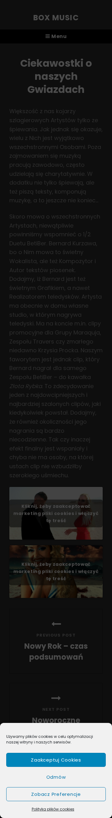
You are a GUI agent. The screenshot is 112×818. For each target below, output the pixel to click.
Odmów (56, 777)
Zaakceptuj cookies (56, 760)
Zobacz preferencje (56, 794)
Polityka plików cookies (53, 809)
